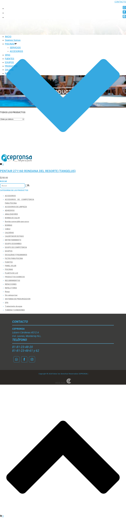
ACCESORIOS (16, 51)
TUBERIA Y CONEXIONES (15, 310)
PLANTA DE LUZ (11, 273)
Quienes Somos (13, 40)
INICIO (8, 36)
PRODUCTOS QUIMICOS (15, 277)
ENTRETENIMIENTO (13, 240)
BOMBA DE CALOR (12, 218)
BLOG (7, 73)
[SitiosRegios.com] (69, 383)
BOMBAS (8, 225)
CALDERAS (9, 233)
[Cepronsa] (16, 162)
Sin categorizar (11, 295)
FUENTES (9, 58)
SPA (6, 303)
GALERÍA (9, 69)
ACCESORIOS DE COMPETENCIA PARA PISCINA (19, 201)
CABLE (7, 229)
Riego (7, 292)
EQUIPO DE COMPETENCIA (16, 247)
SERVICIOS (15, 47)
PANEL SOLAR (10, 266)
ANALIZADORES (11, 214)
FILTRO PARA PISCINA (14, 258)
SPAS (7, 55)
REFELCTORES (11, 288)
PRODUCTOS (11, 66)
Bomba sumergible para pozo (17, 222)
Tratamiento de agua (13, 306)
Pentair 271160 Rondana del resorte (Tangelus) (38, 171)
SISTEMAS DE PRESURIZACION (17, 299)
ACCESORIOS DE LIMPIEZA (16, 207)
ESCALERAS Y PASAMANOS (16, 255)
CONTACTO (120, 1)
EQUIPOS (9, 62)
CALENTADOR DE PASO (14, 236)
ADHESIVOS (10, 210)
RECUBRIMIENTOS (12, 281)
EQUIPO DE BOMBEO (13, 244)
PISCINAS (10, 44)
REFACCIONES (10, 284)
